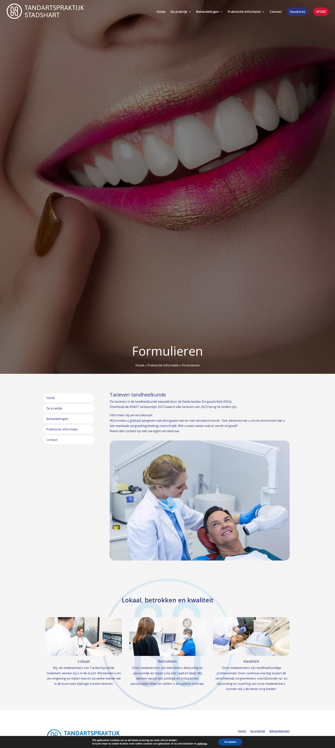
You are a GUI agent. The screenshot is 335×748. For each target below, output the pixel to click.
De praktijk (179, 12)
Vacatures (297, 12)
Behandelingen (207, 12)
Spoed (321, 12)
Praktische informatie (244, 12)
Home (161, 12)
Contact (276, 12)
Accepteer (230, 742)
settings (202, 743)
